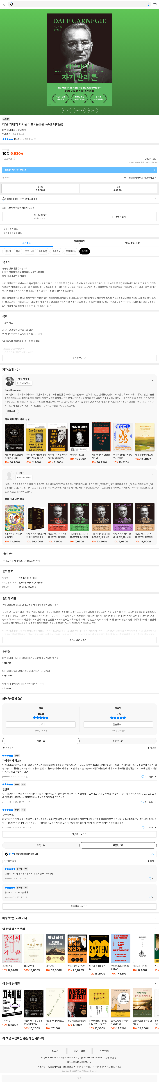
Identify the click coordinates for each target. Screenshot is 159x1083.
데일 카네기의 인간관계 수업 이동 (101, 443)
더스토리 (6, 133)
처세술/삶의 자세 (32, 560)
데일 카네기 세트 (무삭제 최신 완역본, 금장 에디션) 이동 (36, 525)
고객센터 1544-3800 (49, 1057)
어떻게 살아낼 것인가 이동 (77, 955)
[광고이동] (147, 4)
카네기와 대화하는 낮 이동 (144, 443)
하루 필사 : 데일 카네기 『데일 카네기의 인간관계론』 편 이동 (58, 443)
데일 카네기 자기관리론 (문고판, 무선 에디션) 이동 (79, 523)
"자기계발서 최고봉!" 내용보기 (79, 766)
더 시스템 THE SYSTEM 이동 (99, 955)
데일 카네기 (7, 130)
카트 (155, 5)
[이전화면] (4, 4)
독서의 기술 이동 (12, 954)
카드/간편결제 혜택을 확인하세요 (139, 177)
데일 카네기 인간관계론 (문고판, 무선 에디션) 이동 (58, 523)
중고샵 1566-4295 (86, 1057)
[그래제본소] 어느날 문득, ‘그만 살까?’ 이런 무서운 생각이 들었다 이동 (99, 1009)
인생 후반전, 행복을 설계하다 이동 (142, 1009)
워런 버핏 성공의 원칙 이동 (77, 1009)
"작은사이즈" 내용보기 (79, 818)
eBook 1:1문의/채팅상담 (106, 1057)
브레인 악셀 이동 (33, 954)
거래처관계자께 (100, 1066)
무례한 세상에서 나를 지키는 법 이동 (120, 954)
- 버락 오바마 (7, 675)
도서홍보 (112, 1066)
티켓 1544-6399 (68, 1057)
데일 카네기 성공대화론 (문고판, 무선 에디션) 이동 (123, 523)
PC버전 (80, 1066)
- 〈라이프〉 (6, 688)
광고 (119, 1066)
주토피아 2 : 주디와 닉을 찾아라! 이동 (14, 524)
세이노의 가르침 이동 (142, 954)
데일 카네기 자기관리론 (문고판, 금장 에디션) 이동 (144, 523)
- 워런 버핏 (6, 662)
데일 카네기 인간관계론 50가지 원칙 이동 (14, 444)
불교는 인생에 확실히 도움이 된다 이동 (120, 1009)
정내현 (21, 130)
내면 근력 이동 (55, 954)
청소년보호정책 (69, 1066)
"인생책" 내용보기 (79, 793)
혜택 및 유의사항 (40, 730)
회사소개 (88, 1066)
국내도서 (7, 560)
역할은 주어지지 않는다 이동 (55, 1009)
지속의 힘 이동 (12, 1009)
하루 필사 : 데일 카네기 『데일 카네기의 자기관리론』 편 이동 (36, 443)
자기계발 (18, 560)
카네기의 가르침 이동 (79, 443)
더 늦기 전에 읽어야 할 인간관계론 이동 (123, 443)
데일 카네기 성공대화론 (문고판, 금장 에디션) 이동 (101, 523)
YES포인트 (7, 158)
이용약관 (41, 1066)
